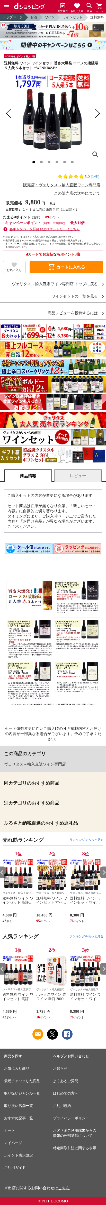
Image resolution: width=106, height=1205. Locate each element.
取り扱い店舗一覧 (18, 1106)
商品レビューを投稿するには (73, 313)
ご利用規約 (62, 1106)
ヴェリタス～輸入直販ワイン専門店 (35, 764)
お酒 (33, 17)
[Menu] (6, 6)
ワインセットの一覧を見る (74, 296)
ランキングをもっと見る (86, 840)
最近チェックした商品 (22, 1081)
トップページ (13, 17)
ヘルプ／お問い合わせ (71, 1056)
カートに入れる (66, 267)
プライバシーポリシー (71, 1118)
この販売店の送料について (77, 193)
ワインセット (73, 17)
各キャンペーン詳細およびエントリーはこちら (45, 229)
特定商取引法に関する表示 (74, 1148)
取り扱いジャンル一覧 (22, 1093)
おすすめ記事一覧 (18, 1118)
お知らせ (60, 1069)
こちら (64, 1188)
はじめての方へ (65, 1093)
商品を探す (13, 1056)
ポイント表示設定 (18, 1155)
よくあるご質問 (65, 1081)
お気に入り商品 (16, 1069)
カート (9, 1130)
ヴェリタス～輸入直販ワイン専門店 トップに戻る (55, 284)
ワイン (50, 17)
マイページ (13, 1143)
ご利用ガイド (15, 1168)
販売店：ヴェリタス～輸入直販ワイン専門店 (61, 185)
